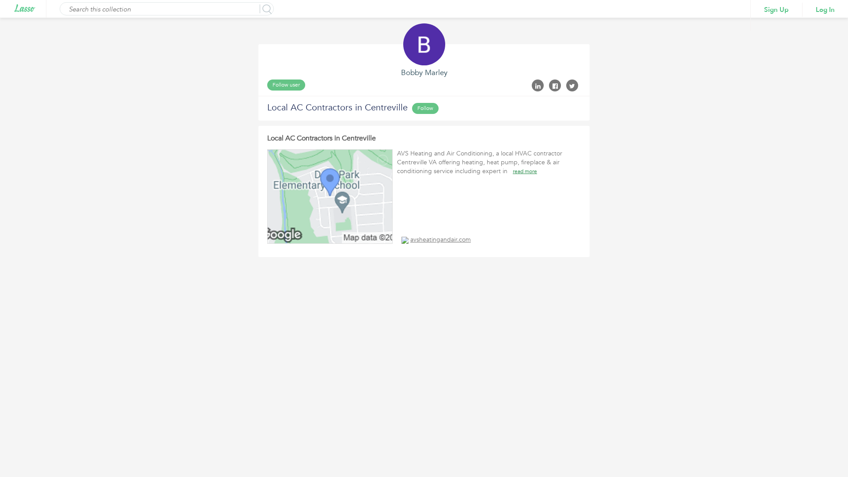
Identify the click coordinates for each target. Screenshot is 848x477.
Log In (825, 9)
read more (525, 171)
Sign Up (776, 9)
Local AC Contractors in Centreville (321, 138)
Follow (425, 108)
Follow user (286, 84)
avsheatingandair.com (440, 239)
